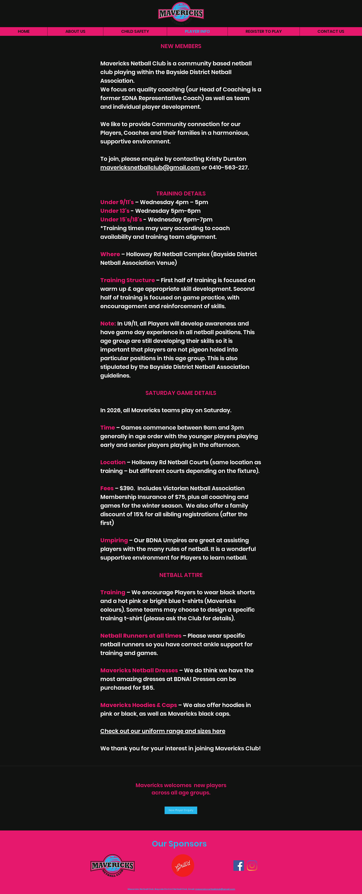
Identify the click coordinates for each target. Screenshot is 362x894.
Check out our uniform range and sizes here (162, 731)
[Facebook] (238, 865)
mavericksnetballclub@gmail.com (150, 167)
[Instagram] (252, 865)
